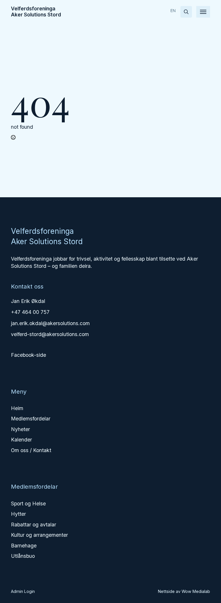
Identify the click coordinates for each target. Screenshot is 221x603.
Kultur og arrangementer (39, 535)
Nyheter (20, 429)
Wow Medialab (196, 591)
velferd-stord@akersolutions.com (50, 334)
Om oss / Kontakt (31, 450)
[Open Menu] (203, 12)
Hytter (18, 514)
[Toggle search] (186, 12)
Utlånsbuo (23, 556)
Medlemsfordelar (30, 419)
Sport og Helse (28, 503)
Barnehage (24, 546)
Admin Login (23, 591)
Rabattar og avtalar (33, 525)
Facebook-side (28, 355)
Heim (17, 408)
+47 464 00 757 (30, 312)
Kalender (21, 440)
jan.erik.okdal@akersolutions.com (50, 323)
